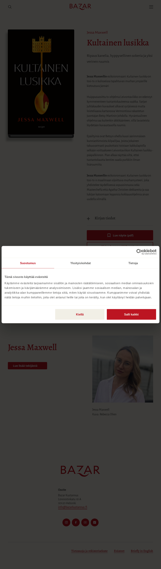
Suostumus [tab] (28, 263)
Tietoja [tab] (133, 263)
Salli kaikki (131, 314)
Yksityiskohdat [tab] (80, 263)
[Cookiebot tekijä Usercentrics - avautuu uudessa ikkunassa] (139, 252)
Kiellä (80, 314)
